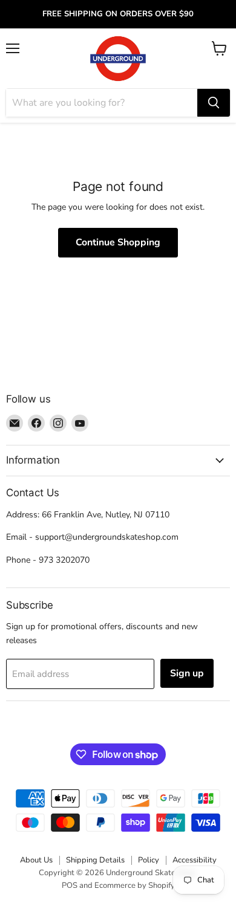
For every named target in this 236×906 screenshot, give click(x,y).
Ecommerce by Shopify (134, 885)
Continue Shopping (118, 242)
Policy (148, 860)
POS (69, 885)
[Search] (213, 103)
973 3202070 (64, 560)
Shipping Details (95, 860)
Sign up (187, 673)
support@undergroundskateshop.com (107, 537)
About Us (36, 860)
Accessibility (194, 860)
